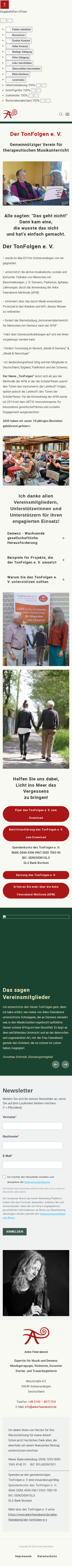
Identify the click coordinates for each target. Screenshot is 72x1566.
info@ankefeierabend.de (40, 1407)
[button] (61, 114)
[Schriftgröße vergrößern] (38, 90)
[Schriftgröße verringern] (33, 90)
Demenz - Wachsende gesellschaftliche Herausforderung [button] (26, 538)
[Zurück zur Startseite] (13, 114)
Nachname (10, 1136)
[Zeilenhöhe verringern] (30, 96)
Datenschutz (47, 1556)
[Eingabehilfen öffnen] (4, 4)
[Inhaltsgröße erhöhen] (44, 85)
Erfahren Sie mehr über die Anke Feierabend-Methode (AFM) (36, 890)
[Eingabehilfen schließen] (10, 21)
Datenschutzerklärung (37, 1182)
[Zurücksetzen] (3, 21)
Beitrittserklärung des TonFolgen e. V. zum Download (36, 833)
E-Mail (7, 1155)
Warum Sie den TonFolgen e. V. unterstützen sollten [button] (32, 579)
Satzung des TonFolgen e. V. (36, 875)
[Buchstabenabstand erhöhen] (48, 101)
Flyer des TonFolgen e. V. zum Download (36, 814)
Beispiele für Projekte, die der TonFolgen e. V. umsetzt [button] (32, 560)
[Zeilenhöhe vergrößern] (36, 96)
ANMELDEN (14, 1231)
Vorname (9, 1117)
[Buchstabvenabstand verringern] (42, 101)
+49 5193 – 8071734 (42, 1402)
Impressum (23, 1556)
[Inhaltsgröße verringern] (38, 85)
